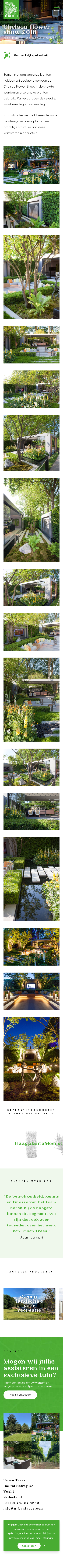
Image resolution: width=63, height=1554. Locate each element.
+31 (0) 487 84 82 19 (21, 1503)
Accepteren (29, 1545)
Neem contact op (20, 1394)
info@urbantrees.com (24, 1508)
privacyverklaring (19, 1537)
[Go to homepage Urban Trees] (11, 9)
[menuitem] (7, 37)
